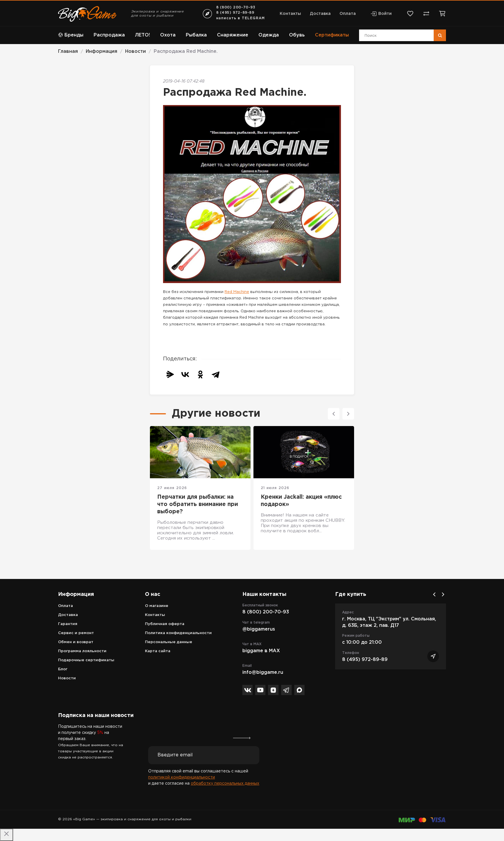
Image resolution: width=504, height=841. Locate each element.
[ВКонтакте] (185, 374)
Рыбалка (196, 35)
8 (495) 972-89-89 (235, 12)
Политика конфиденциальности (178, 633)
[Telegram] (216, 374)
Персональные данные (168, 642)
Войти (385, 13)
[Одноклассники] (200, 374)
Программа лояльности (82, 651)
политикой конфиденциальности (181, 777)
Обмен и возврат (75, 642)
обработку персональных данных (225, 783)
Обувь (297, 35)
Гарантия (67, 624)
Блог (62, 669)
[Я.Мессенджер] (170, 374)
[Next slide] (348, 414)
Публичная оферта (164, 624)
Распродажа (109, 35)
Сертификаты (332, 35)
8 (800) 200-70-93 (236, 7)
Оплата (348, 13)
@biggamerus (258, 629)
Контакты (290, 13)
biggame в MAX (261, 651)
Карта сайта (157, 651)
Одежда (268, 35)
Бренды (73, 35)
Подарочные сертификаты (86, 660)
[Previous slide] (334, 414)
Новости (67, 678)
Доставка (320, 13)
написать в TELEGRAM (240, 18)
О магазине (156, 606)
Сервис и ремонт (76, 633)
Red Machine (237, 292)
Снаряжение (232, 35)
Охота (168, 35)
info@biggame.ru (262, 672)
